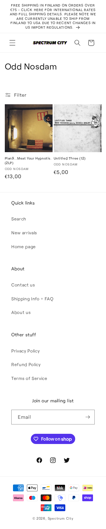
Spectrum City (60, 518)
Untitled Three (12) (70, 158)
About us (21, 312)
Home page (23, 246)
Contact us (23, 284)
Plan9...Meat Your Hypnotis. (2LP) (28, 160)
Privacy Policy (25, 350)
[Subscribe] (87, 417)
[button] (12, 43)
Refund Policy (26, 364)
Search (18, 218)
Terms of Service (29, 378)
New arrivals (24, 232)
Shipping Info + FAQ (32, 298)
